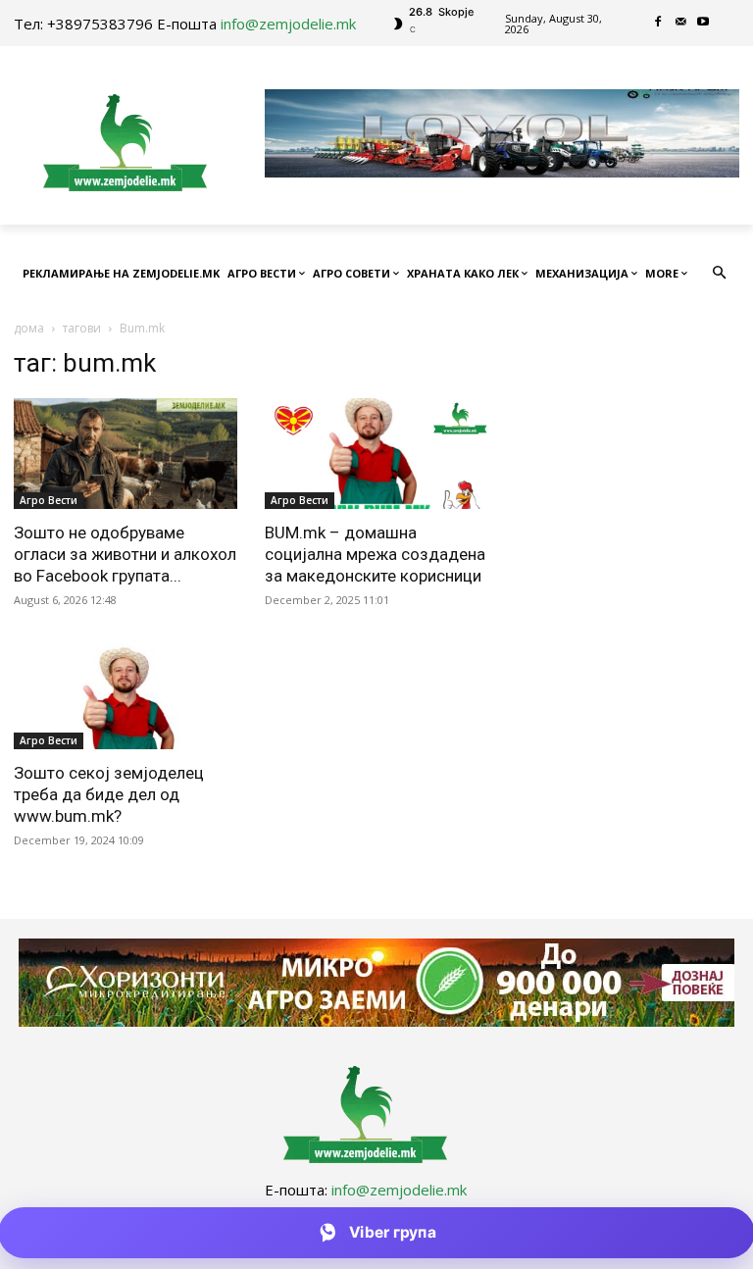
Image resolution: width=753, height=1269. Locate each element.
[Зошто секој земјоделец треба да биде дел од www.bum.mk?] (125, 694)
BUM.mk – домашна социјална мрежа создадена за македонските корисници (375, 554)
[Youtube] (703, 23)
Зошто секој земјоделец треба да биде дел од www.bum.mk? (109, 794)
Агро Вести (48, 500)
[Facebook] (658, 23)
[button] (720, 274)
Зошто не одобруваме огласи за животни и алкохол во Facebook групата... (125, 554)
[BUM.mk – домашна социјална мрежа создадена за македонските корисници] (376, 453)
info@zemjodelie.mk (288, 23)
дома (29, 328)
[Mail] (681, 23)
